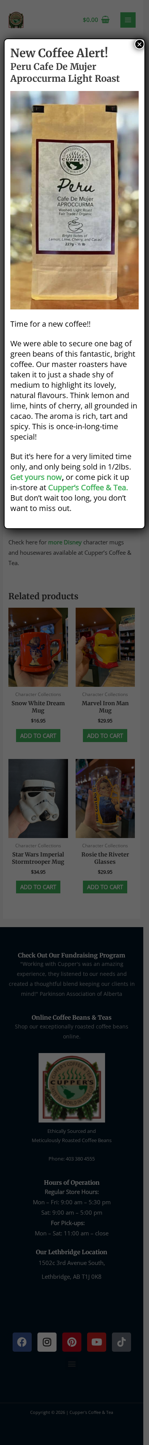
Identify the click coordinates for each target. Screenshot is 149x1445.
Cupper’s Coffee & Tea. (88, 487)
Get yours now (36, 477)
